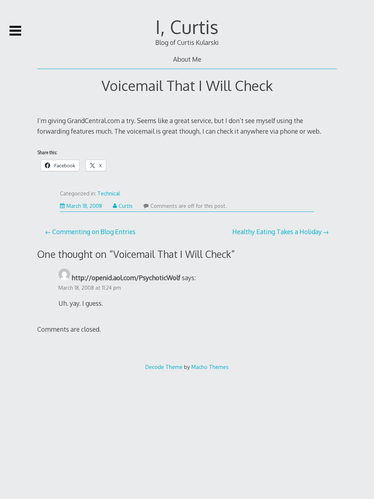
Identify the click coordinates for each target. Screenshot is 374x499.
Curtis (126, 206)
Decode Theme (164, 366)
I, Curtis (187, 26)
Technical (109, 193)
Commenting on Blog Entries (94, 232)
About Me (187, 59)
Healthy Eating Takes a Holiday (277, 232)
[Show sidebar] (15, 31)
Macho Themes (210, 366)
